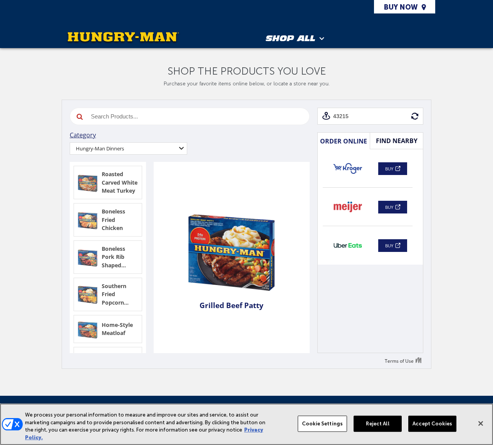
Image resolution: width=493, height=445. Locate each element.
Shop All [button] (290, 39)
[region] (246, 424)
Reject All (377, 424)
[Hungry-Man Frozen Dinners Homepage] (123, 38)
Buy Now (401, 7)
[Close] (480, 423)
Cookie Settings (322, 424)
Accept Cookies (432, 424)
